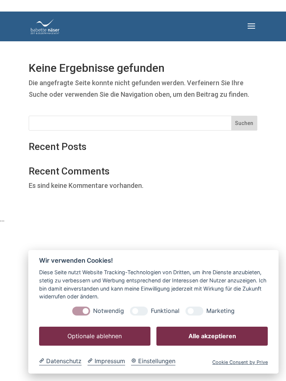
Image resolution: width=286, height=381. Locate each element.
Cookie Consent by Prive (240, 362)
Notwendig (108, 310)
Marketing (220, 310)
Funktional (165, 310)
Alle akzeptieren (212, 336)
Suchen (244, 123)
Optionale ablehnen (94, 336)
